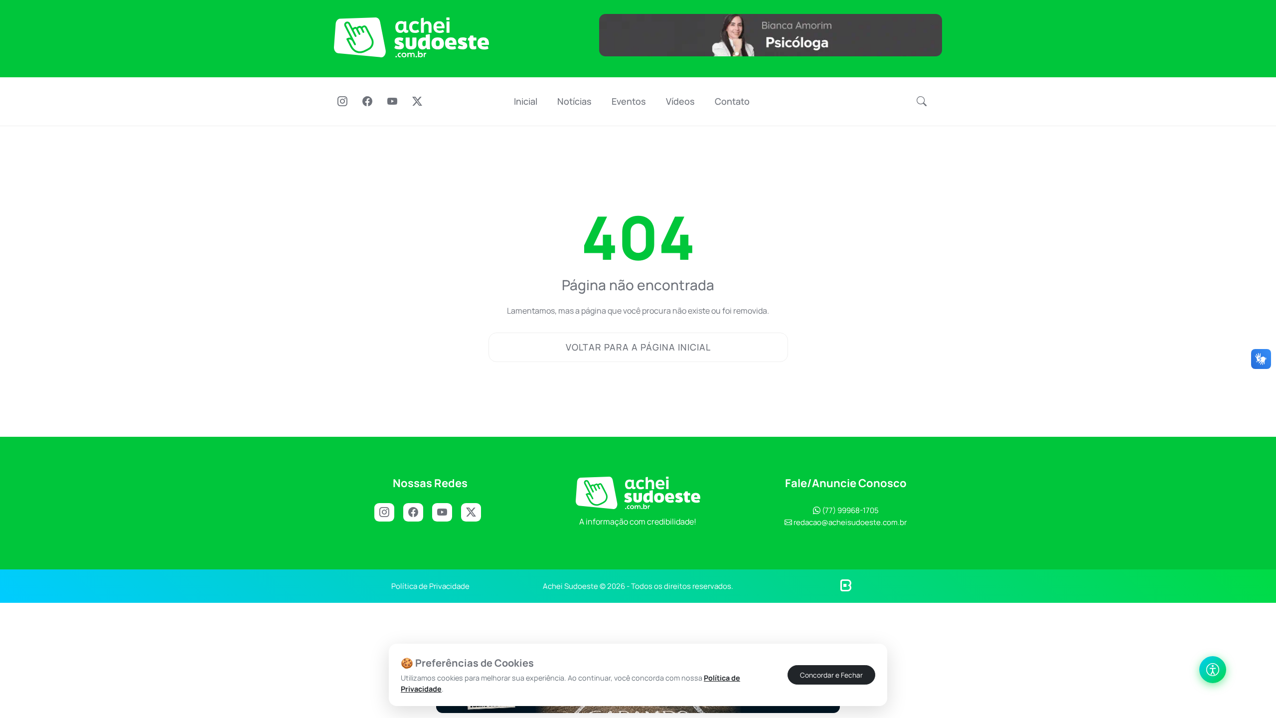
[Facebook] (367, 102)
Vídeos (680, 101)
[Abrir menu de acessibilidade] (1212, 669)
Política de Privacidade (430, 586)
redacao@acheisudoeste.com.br (850, 522)
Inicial (525, 101)
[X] (417, 102)
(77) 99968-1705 (849, 510)
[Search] (922, 101)
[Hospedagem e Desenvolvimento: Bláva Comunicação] (845, 584)
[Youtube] (392, 102)
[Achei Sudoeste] (411, 37)
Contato (732, 101)
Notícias (574, 101)
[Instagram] (342, 102)
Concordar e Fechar (831, 674)
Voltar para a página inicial (638, 347)
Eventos (629, 101)
